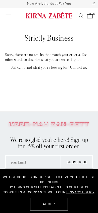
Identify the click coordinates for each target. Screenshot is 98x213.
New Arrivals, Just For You (49, 3)
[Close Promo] (94, 4)
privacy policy (80, 192)
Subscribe (77, 162)
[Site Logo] (49, 15)
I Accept (49, 204)
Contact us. (78, 67)
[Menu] (8, 15)
